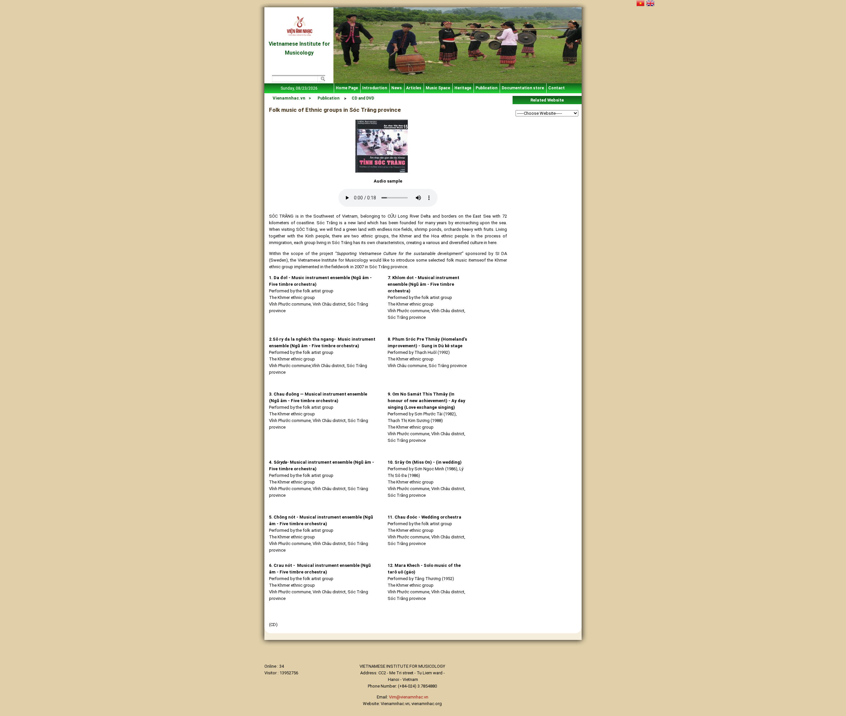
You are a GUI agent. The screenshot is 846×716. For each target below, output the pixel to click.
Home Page (347, 88)
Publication (486, 88)
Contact (556, 88)
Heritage (462, 88)
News (396, 88)
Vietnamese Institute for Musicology (299, 48)
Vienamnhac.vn (289, 98)
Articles (413, 88)
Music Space (438, 88)
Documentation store (523, 88)
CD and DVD (363, 98)
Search (321, 79)
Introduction (374, 88)
